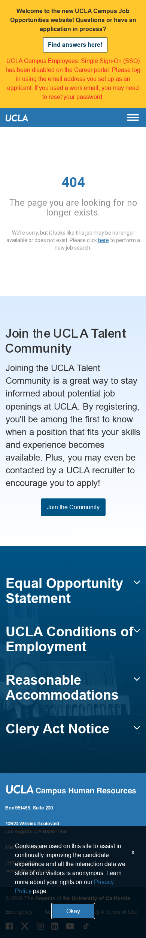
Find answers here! (75, 44)
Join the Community (73, 507)
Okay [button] (73, 911)
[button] (73, 594)
